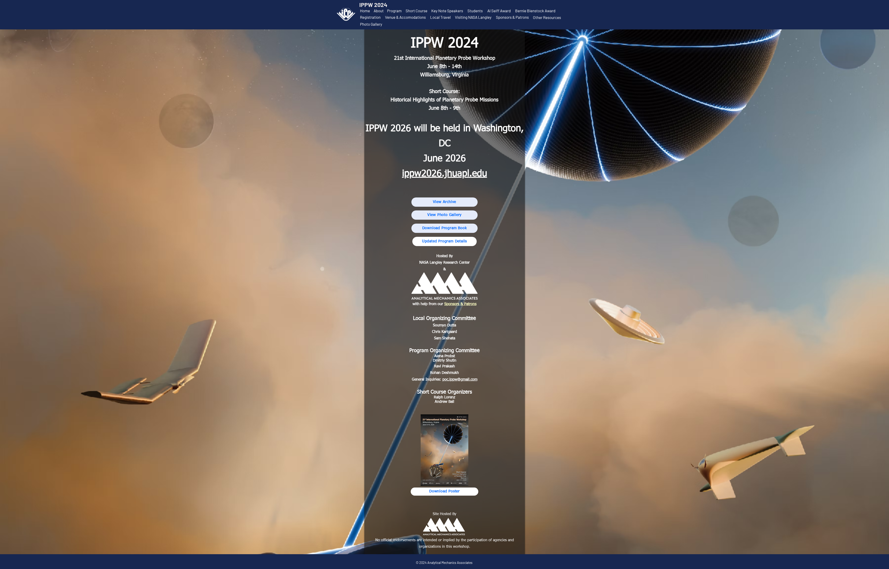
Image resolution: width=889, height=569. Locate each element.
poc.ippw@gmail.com (459, 379)
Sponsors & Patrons (460, 304)
